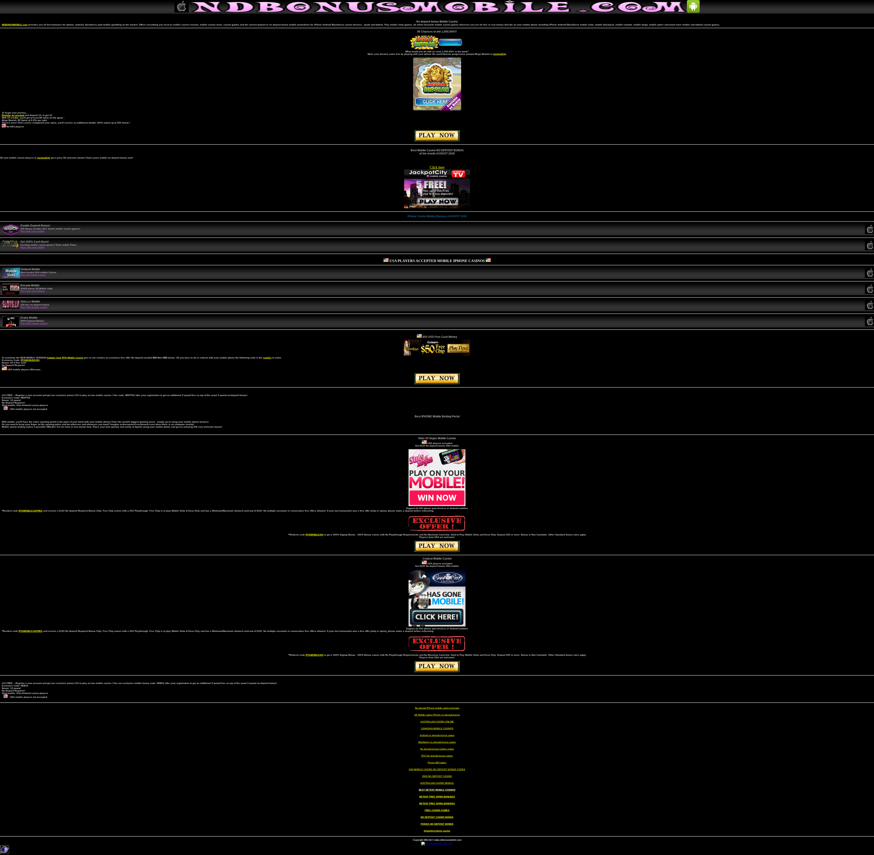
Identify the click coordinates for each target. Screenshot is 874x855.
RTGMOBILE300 (314, 534)
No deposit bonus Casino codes (437, 749)
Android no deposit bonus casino (437, 735)
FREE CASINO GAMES (437, 810)
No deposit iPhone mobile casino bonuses (437, 708)
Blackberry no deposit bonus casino (437, 742)
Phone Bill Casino (437, 762)
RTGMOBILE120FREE (31, 510)
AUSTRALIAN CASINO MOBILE (437, 783)
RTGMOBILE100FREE (31, 631)
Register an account (13, 115)
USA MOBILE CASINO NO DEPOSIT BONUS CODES (437, 769)
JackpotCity (499, 54)
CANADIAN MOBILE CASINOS (437, 728)
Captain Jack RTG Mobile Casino (65, 357)
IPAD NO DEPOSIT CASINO (437, 776)
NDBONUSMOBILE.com (15, 24)
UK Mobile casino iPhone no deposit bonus (437, 715)
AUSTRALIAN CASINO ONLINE (437, 721)
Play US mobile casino (33, 275)
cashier (267, 357)
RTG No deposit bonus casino (437, 755)
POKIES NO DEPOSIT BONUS (437, 824)
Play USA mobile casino (33, 307)
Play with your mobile (32, 231)
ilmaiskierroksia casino (437, 831)
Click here (437, 167)
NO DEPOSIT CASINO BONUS (437, 817)
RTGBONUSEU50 (30, 360)
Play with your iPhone (32, 291)
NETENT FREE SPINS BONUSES (437, 796)
